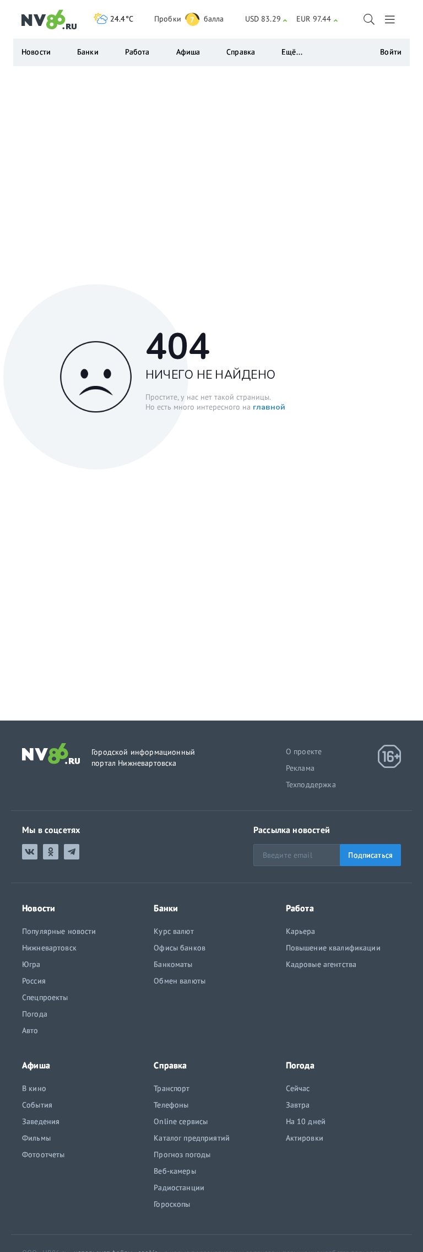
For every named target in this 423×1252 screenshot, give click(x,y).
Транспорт (171, 1088)
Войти (391, 52)
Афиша (188, 52)
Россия (34, 981)
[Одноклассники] (50, 851)
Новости (36, 52)
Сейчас (298, 1088)
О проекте (304, 751)
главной (269, 406)
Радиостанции (179, 1187)
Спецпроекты (45, 997)
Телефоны (171, 1105)
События (37, 1105)
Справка (240, 52)
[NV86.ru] (49, 19)
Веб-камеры (175, 1171)
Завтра (298, 1105)
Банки (88, 52)
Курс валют (173, 931)
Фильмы (36, 1138)
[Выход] (391, 19)
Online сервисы (181, 1121)
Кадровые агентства (321, 964)
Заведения (40, 1121)
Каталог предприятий (192, 1138)
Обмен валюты (179, 981)
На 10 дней (306, 1121)
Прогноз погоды (182, 1154)
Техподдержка (311, 784)
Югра (31, 964)
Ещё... (291, 52)
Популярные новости (59, 931)
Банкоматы (173, 964)
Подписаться (370, 855)
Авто (30, 1030)
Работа (137, 52)
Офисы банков (179, 948)
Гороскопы (172, 1204)
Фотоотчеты (43, 1154)
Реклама (300, 768)
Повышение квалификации (333, 948)
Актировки (304, 1138)
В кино (34, 1088)
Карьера (301, 931)
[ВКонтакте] (29, 851)
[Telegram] (71, 851)
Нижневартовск (49, 948)
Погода (34, 1014)
